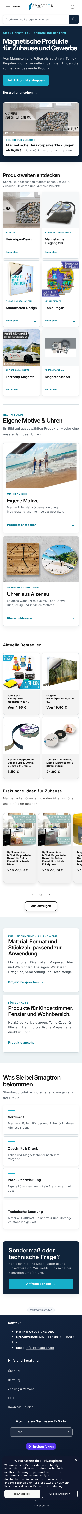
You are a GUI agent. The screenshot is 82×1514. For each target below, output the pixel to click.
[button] (12, 6)
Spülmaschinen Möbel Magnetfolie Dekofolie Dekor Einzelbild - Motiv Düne (19, 858)
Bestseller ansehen (20, 92)
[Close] (76, 1460)
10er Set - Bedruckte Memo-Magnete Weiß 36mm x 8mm (59, 762)
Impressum (42, 1505)
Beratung (14, 1380)
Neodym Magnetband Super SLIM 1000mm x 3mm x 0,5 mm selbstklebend (21, 763)
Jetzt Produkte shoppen (26, 80)
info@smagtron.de (40, 1348)
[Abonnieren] (68, 1432)
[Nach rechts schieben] (49, 895)
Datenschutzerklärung (48, 1486)
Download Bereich (20, 1407)
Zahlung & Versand (21, 1389)
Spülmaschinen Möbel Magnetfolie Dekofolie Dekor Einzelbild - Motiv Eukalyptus (54, 858)
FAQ (11, 1398)
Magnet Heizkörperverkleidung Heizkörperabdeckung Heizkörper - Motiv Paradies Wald (60, 699)
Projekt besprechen (25, 982)
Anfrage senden (41, 1284)
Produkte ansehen (24, 1042)
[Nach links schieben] (32, 895)
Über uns (14, 1371)
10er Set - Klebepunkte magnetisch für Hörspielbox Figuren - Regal (21, 699)
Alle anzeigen (41, 906)
